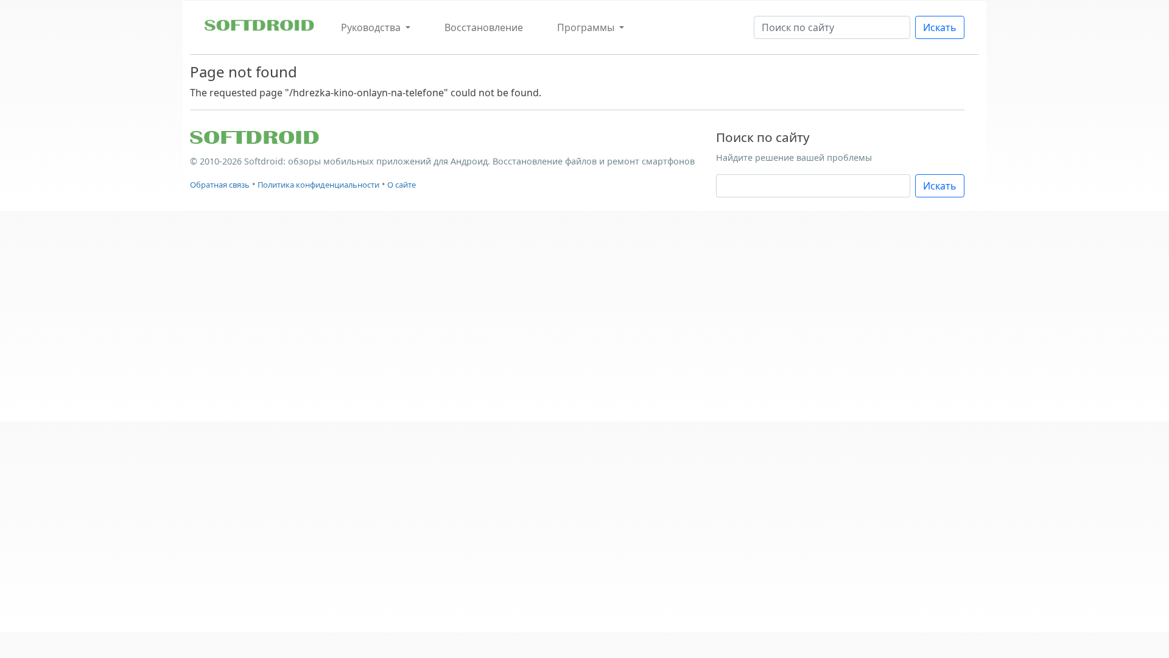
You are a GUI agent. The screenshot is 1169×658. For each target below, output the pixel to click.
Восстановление (483, 27)
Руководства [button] (372, 27)
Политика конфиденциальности (318, 184)
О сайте (401, 184)
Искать (940, 27)
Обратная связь (220, 184)
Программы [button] (587, 27)
